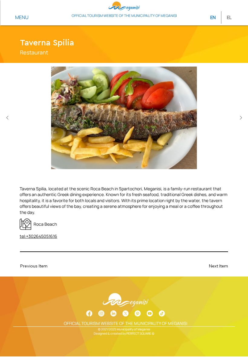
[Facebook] (89, 313)
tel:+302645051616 (38, 236)
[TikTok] (162, 313)
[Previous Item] (7, 118)
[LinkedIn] (113, 313)
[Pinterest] (138, 313)
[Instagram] (101, 313)
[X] (125, 313)
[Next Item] (241, 118)
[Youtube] (150, 313)
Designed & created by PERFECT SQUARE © (124, 333)
